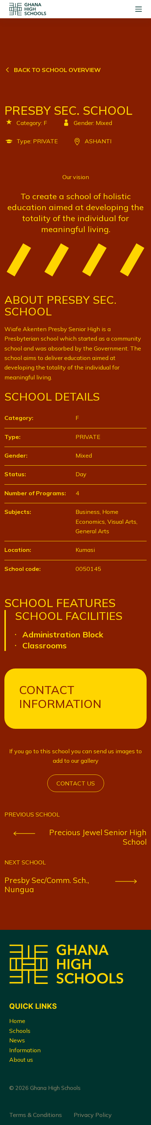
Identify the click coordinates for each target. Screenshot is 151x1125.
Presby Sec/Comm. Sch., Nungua (46, 885)
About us (21, 1059)
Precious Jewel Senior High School (98, 837)
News (17, 1040)
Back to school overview (57, 69)
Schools (19, 1030)
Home (17, 1020)
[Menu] (138, 9)
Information (25, 1050)
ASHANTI (98, 141)
